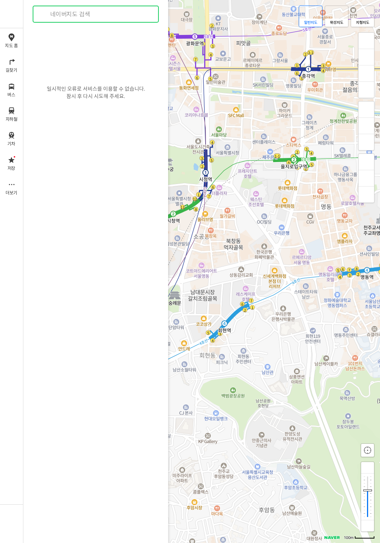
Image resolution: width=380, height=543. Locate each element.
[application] (201, 271)
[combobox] (96, 14)
